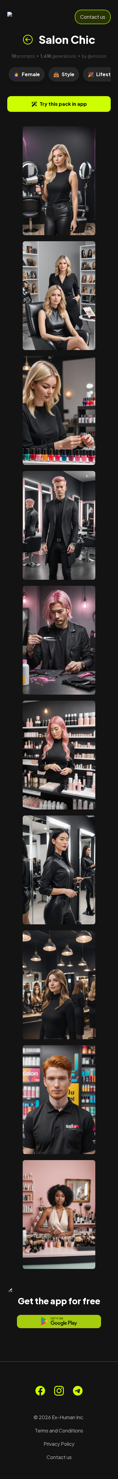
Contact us (92, 17)
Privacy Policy (59, 1444)
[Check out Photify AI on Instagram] (59, 1391)
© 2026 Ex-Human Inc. (59, 1417)
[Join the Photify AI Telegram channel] (78, 1391)
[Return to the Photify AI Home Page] (27, 17)
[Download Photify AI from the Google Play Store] (59, 1321)
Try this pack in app (63, 104)
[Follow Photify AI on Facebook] (40, 1391)
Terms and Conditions (59, 1430)
